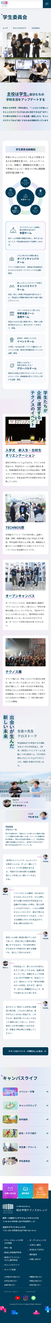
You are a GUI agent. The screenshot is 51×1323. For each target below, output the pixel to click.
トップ (5, 28)
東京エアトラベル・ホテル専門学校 (12, 1258)
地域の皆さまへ (35, 1285)
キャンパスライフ (19, 28)
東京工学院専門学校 (12, 1252)
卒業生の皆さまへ (35, 1281)
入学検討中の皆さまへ (12, 1277)
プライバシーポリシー (11, 1292)
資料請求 (33, 1254)
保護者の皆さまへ (35, 1277)
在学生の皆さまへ (10, 1281)
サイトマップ (30, 1292)
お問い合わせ (35, 1259)
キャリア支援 (10, 1269)
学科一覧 (8, 1247)
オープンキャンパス (37, 1240)
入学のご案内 (35, 1245)
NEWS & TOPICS (36, 1249)
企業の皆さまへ (10, 1285)
